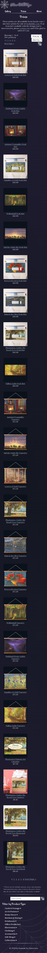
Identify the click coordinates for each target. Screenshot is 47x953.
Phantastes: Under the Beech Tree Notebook (15, 868)
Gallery (8, 11)
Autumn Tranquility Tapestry (15, 418)
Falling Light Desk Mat (15, 383)
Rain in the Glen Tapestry (15, 556)
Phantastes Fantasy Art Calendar (15, 760)
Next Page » (9, 44)
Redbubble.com (32, 24)
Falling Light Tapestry (15, 726)
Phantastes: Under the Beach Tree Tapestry (15, 521)
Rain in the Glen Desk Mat (15, 314)
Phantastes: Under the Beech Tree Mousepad (15, 832)
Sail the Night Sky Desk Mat (15, 247)
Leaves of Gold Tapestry (15, 486)
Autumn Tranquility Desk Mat (15, 145)
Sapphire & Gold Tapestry (15, 692)
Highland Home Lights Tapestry (15, 657)
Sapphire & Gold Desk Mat (15, 180)
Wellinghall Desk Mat (15, 213)
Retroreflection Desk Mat (15, 281)
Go (43, 898)
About (39, 11)
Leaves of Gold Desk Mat (15, 75)
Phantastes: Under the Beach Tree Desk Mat (15, 349)
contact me (25, 28)
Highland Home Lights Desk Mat (15, 109)
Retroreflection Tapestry (15, 589)
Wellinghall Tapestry (15, 623)
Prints (23, 11)
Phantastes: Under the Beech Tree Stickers (15, 796)
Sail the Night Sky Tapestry (15, 453)
